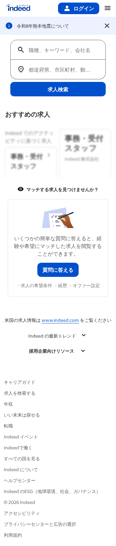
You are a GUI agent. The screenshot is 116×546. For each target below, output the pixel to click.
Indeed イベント (21, 437)
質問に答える (58, 269)
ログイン (83, 8)
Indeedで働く (18, 448)
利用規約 (13, 535)
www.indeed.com (60, 320)
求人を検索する (19, 393)
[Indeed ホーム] (18, 8)
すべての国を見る (22, 458)
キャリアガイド (19, 382)
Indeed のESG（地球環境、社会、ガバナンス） (52, 491)
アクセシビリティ (22, 513)
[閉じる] (107, 25)
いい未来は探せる (22, 415)
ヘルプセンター (19, 480)
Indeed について (21, 469)
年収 (8, 404)
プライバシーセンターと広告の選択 (40, 524)
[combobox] (60, 49)
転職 (8, 426)
